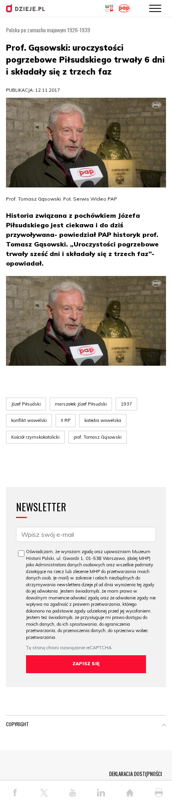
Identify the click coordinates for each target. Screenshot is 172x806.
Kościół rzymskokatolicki (35, 437)
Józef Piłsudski (26, 404)
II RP (65, 420)
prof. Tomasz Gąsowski (98, 437)
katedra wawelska (102, 420)
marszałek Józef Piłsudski (81, 404)
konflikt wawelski (29, 420)
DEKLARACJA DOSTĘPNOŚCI (135, 774)
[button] (164, 725)
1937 (126, 404)
